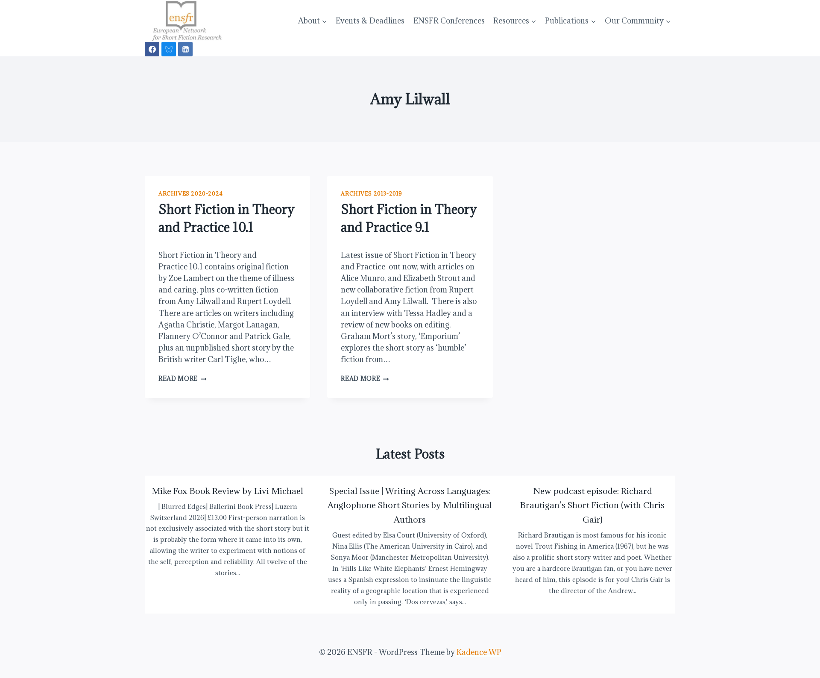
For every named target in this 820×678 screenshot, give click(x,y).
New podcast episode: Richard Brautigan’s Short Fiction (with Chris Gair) (592, 505)
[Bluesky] (168, 49)
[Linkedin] (185, 49)
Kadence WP (479, 652)
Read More (182, 378)
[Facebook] (152, 49)
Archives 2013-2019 (371, 193)
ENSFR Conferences (449, 21)
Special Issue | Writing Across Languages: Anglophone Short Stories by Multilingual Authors (410, 505)
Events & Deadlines (370, 21)
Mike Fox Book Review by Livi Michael (227, 490)
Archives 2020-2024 (190, 193)
